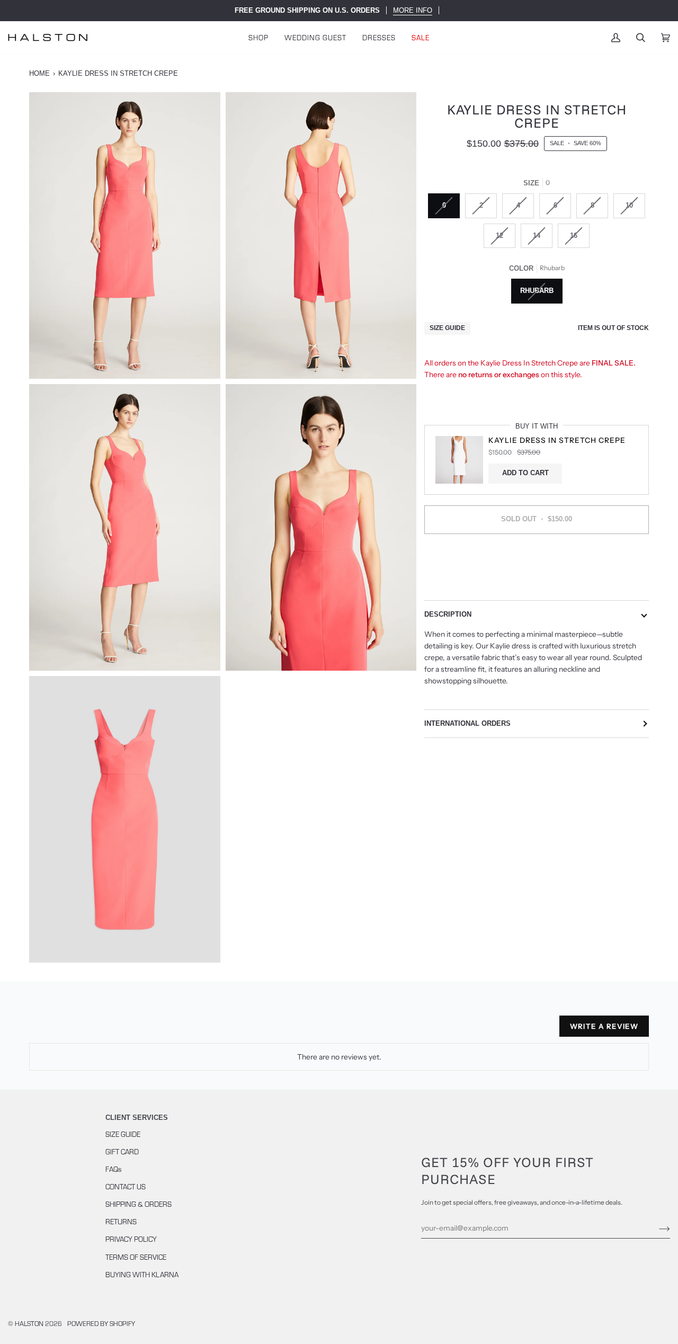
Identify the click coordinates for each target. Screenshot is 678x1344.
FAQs (113, 1169)
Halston (29, 1323)
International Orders (467, 723)
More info (412, 10)
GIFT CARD (122, 1151)
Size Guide (447, 328)
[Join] (656, 1228)
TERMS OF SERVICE (135, 1257)
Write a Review (604, 1026)
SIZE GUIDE (122, 1134)
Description (447, 614)
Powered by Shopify (101, 1323)
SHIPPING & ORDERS (138, 1204)
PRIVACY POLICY (131, 1239)
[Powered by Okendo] (76, 1030)
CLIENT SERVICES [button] (136, 1118)
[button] (258, 37)
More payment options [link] (537, 584)
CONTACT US (125, 1186)
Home (39, 73)
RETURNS (121, 1221)
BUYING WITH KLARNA (142, 1274)
